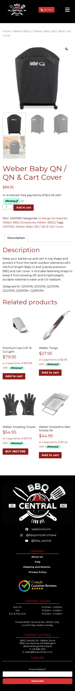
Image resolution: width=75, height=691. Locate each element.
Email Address (37, 669)
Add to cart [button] (13, 376)
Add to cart (23, 207)
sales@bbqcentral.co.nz (38, 652)
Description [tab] (16, 238)
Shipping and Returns (37, 567)
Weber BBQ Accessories (19, 222)
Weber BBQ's (22, 31)
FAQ (37, 562)
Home (7, 31)
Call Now (48, 10)
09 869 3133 (39, 649)
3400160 (8, 226)
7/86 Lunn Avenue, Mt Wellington (37, 643)
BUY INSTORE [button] (15, 451)
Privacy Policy (37, 572)
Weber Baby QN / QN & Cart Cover (40, 226)
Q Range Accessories (52, 218)
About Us (37, 557)
